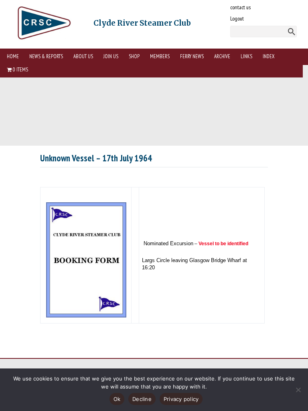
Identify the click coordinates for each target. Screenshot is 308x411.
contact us (240, 7)
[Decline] (298, 390)
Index (269, 56)
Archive (222, 56)
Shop (134, 56)
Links (246, 56)
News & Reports (46, 56)
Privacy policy (181, 399)
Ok (117, 399)
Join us (110, 56)
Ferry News (192, 56)
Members (160, 56)
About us (83, 56)
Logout (237, 18)
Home (13, 56)
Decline (142, 399)
